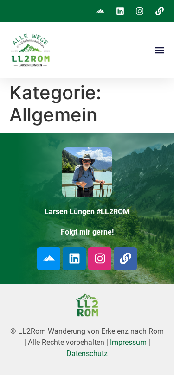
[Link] (125, 258)
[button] (159, 50)
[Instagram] (99, 258)
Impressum (128, 342)
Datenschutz (87, 353)
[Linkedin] (74, 258)
